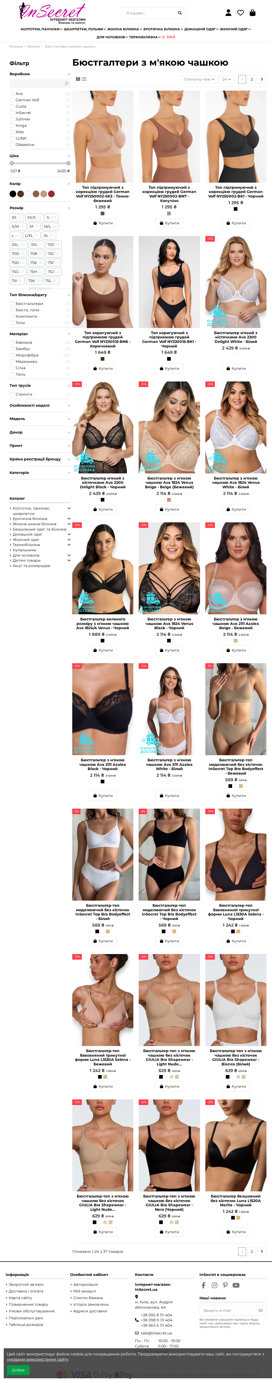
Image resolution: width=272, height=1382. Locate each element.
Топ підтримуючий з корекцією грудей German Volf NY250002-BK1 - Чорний (236, 192)
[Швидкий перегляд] (129, 108)
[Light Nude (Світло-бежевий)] (177, 1077)
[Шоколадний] (20, 194)
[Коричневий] (102, 359)
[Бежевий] (235, 640)
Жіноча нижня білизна (34, 524)
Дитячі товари (27, 560)
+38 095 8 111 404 (156, 1315)
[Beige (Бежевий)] (169, 500)
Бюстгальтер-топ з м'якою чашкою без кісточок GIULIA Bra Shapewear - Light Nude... (169, 1057)
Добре (18, 1370)
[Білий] (235, 354)
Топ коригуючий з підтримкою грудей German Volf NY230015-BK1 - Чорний (169, 339)
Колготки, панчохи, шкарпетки (31, 511)
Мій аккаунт (84, 1291)
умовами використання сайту (37, 1359)
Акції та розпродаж (31, 565)
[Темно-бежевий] (102, 213)
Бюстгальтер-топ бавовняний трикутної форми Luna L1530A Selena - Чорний (236, 912)
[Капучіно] (169, 213)
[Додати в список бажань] (129, 99)
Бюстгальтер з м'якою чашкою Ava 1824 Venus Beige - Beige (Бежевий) (169, 483)
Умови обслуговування (31, 1311)
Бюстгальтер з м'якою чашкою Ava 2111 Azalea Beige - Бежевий (235, 624)
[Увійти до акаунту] (228, 13)
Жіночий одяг (26, 539)
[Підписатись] (260, 1311)
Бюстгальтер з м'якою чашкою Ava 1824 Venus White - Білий (236, 483)
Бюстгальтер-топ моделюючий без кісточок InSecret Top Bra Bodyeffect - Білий (102, 912)
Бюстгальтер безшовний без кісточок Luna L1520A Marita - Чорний (236, 1201)
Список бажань (88, 1297)
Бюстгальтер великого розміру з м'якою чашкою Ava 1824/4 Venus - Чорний (102, 624)
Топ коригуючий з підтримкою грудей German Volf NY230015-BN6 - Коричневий (102, 339)
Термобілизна (26, 544)
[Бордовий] (51, 194)
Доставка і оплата (26, 1291)
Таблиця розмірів (26, 1324)
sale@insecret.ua (156, 1333)
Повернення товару (28, 1304)
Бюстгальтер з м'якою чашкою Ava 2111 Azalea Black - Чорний (102, 764)
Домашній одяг (27, 534)
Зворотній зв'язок (26, 1284)
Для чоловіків (26, 555)
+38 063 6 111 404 (156, 1325)
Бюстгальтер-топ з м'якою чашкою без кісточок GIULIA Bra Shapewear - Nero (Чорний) (169, 1203)
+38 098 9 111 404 (156, 1320)
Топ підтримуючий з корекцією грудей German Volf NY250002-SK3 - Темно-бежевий (103, 194)
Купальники (24, 550)
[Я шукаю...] (179, 13)
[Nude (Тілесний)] (171, 1077)
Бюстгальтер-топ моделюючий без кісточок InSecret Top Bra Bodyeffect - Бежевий (236, 767)
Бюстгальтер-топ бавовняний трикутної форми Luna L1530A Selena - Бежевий (103, 1057)
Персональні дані (26, 1318)
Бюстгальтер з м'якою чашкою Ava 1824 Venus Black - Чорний (169, 624)
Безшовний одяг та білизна (39, 529)
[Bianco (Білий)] (166, 1077)
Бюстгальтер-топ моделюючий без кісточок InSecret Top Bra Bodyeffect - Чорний (169, 912)
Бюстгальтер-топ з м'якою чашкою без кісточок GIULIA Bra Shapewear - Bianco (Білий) (236, 1057)
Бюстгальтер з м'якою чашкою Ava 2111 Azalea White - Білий (169, 764)
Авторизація (85, 1284)
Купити (106, 223)
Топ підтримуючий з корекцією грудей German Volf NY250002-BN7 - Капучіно (169, 194)
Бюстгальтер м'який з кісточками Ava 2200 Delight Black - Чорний (103, 483)
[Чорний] (235, 209)
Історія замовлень (91, 1304)
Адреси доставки (90, 1311)
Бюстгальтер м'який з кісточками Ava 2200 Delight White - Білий (235, 337)
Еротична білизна (30, 518)
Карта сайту (20, 1297)
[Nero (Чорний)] (161, 1077)
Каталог (17, 498)
